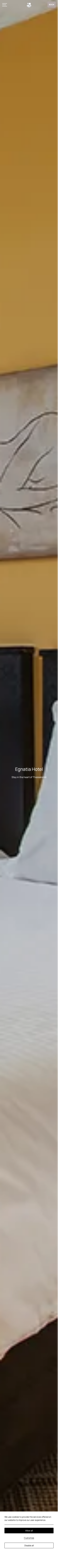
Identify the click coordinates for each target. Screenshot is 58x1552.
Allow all (29, 1530)
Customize (29, 1537)
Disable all (29, 1545)
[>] (4, 5)
